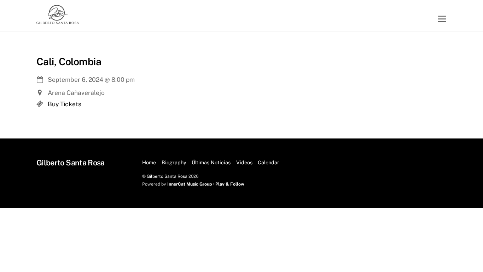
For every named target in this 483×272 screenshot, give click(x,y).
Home (149, 162)
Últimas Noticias (211, 162)
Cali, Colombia (68, 61)
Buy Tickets (64, 104)
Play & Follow (229, 184)
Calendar (268, 162)
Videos (244, 162)
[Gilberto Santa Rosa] (57, 20)
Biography (174, 162)
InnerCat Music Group (190, 184)
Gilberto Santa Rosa (167, 176)
